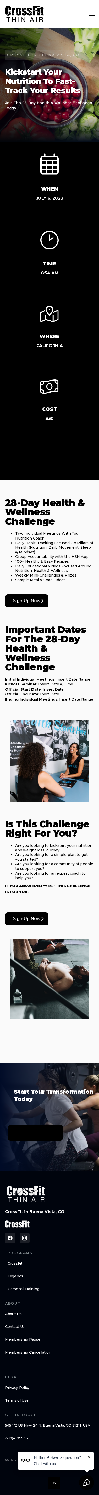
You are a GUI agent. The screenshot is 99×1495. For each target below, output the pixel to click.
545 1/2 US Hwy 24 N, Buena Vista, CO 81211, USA (47, 1425)
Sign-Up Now (26, 600)
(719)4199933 (16, 1438)
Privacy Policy (17, 1387)
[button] (54, 1483)
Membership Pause (22, 1339)
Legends (15, 1276)
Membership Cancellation (28, 1352)
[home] (25, 14)
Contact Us (15, 1326)
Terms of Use (17, 1400)
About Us (13, 1314)
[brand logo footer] (26, 1194)
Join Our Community (35, 1132)
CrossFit (15, 1263)
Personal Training (23, 1288)
